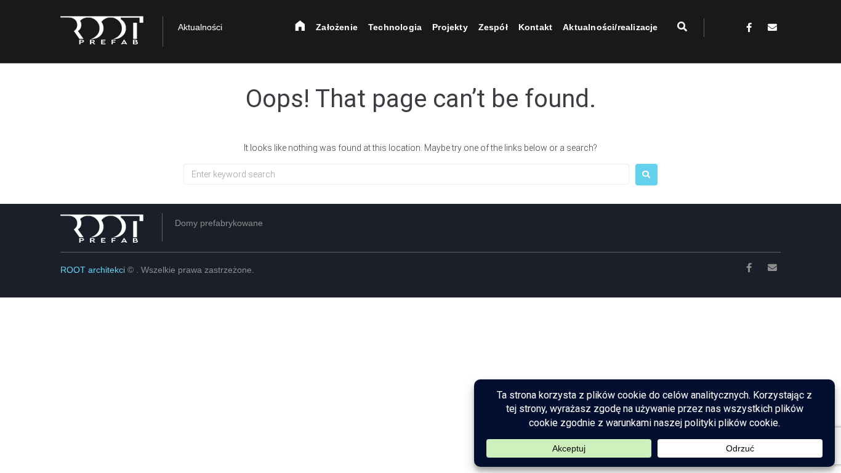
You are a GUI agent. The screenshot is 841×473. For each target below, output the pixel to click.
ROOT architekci (93, 270)
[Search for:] (406, 174)
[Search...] (674, 26)
